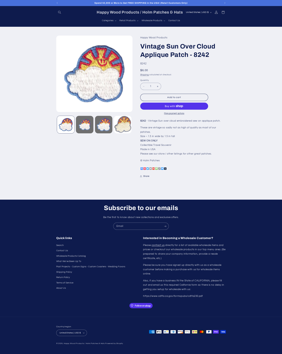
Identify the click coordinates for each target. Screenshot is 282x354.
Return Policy (63, 277)
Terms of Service (64, 283)
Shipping (144, 75)
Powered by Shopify (114, 343)
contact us (158, 245)
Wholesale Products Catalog (71, 256)
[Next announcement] (225, 3)
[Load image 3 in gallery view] (104, 124)
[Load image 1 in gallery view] (65, 124)
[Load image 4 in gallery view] (122, 124)
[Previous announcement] (57, 3)
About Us (61, 288)
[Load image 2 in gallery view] (84, 124)
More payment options (174, 113)
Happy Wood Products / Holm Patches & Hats (84, 343)
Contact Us (62, 250)
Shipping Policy (64, 272)
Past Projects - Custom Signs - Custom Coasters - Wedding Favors (90, 267)
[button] (59, 12)
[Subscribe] (165, 226)
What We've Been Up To (68, 261)
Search (60, 245)
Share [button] (146, 176)
